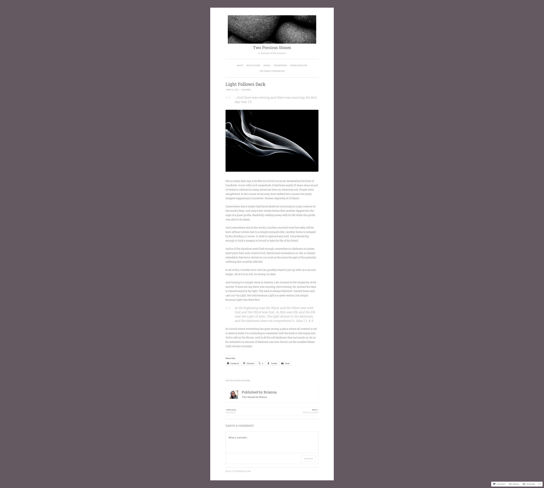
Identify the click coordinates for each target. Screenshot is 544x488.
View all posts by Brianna (254, 396)
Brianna (246, 90)
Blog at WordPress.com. (238, 471)
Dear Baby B (231, 411)
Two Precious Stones (272, 47)
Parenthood (280, 65)
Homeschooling (298, 65)
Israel (267, 65)
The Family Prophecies (272, 71)
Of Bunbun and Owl (310, 411)
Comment (308, 458)
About (240, 65)
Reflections (253, 65)
